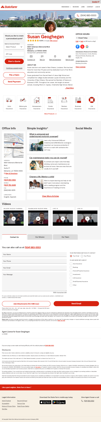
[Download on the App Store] (45, 402)
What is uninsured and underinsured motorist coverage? (43, 135)
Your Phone (7, 261)
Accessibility (5, 403)
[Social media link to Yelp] (82, 47)
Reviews (76, 7)
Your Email (6, 268)
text (81, 41)
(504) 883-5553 (10, 180)
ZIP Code (9, 54)
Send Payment (14, 82)
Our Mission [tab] (39, 237)
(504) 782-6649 (10, 185)
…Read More (69, 88)
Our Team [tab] (65, 237)
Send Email (76, 304)
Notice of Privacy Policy (9, 406)
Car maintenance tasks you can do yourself (48, 158)
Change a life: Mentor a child (41, 177)
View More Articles (50, 196)
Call (77, 41)
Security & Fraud (22, 401)
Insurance (65, 7)
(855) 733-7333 (61, 320)
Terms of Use (21, 403)
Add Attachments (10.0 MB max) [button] (26, 304)
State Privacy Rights (23, 406)
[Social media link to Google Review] (87, 47)
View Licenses (80, 67)
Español (94, 2)
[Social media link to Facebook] (78, 47)
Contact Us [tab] (14, 237)
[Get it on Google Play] (59, 402)
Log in (97, 7)
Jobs (83, 7)
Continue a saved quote (14, 68)
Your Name (7, 254)
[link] (9, 7)
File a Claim (14, 75)
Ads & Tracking (6, 401)
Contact (90, 7)
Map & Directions (11, 173)
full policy (38, 367)
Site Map (4, 409)
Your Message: (8, 274)
